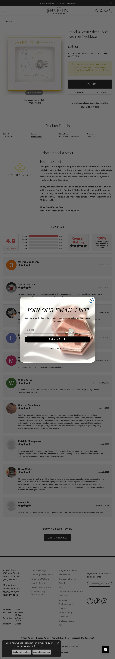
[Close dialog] (91, 300)
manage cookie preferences (29, 646)
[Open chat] (105, 649)
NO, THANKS (57, 348)
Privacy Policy (43, 643)
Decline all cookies (21, 652)
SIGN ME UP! (58, 339)
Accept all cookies (41, 652)
